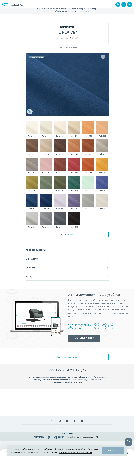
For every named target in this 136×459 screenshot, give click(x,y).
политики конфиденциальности (75, 452)
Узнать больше (84, 338)
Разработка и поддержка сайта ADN (83, 437)
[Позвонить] (123, 4)
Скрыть (65, 234)
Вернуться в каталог (67, 357)
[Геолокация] (117, 4)
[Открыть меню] (129, 4)
